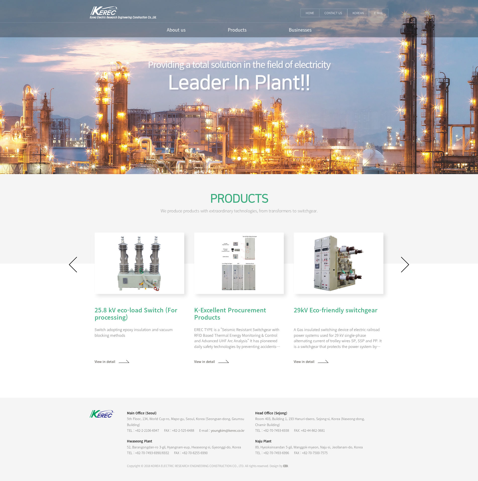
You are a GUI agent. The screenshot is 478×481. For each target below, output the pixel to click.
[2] (239, 158)
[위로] (468, 446)
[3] (245, 158)
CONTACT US (333, 13)
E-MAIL (378, 13)
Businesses (300, 29)
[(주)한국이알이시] (123, 12)
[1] (233, 158)
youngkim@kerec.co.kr (227, 430)
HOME (310, 13)
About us (176, 29)
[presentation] (73, 264)
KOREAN (358, 13)
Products (237, 29)
